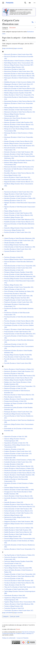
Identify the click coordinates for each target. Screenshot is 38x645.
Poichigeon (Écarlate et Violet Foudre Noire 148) (18, 295)
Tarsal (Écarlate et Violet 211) (12, 563)
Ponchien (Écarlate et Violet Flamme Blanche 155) (19, 321)
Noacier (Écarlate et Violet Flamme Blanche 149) (18, 215)
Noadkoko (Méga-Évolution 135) (13, 217)
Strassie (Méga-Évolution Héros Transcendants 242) (19, 538)
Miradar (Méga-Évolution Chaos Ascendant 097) (18, 143)
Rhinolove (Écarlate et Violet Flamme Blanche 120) (19, 394)
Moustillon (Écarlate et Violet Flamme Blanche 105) (19, 173)
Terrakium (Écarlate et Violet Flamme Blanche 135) (19, 583)
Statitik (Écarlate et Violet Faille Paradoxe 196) (17, 530)
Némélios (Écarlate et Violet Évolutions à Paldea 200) (19, 198)
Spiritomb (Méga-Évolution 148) (13, 515)
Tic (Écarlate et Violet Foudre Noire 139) (16, 589)
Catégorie (5, 616)
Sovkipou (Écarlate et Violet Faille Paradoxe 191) (18, 513)
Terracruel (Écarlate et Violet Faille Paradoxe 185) (18, 580)
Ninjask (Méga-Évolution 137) (12, 211)
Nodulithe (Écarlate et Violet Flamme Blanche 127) (19, 221)
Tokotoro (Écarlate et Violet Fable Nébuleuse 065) (18, 604)
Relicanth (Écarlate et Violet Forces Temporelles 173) (19, 386)
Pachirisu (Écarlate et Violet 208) (13, 257)
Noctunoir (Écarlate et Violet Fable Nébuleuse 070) (19, 219)
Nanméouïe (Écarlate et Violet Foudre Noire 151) (18, 192)
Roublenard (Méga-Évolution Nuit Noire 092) (17, 414)
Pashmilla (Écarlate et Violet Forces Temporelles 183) (20, 265)
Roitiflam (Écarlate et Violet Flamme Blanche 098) (18, 399)
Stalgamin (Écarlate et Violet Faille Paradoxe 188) (18, 521)
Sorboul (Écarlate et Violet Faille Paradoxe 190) (18, 508)
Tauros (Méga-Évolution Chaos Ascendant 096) (18, 568)
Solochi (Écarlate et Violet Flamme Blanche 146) (18, 496)
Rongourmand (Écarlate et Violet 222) (15, 401)
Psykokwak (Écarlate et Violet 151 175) (15, 344)
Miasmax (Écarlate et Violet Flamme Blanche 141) (18, 124)
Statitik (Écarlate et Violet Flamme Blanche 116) (18, 532)
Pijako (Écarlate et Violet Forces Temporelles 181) (18, 287)
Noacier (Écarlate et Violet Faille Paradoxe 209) (18, 213)
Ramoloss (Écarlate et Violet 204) (14, 373)
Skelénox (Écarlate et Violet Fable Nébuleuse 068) (19, 489)
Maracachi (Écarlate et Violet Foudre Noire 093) (18, 54)
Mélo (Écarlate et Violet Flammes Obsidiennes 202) (19, 90)
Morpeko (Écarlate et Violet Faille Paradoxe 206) (18, 154)
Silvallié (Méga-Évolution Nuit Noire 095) (16, 477)
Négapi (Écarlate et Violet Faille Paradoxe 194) (18, 194)
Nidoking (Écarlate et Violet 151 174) (15, 200)
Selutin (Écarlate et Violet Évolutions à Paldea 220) (19, 468)
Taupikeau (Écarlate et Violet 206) (14, 565)
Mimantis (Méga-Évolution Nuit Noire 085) (16, 126)
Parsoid (18, 629)
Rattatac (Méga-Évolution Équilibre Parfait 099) (18, 380)
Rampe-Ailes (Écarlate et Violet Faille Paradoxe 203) (19, 375)
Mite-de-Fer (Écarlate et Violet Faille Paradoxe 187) (19, 145)
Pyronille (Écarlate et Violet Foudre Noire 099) (17, 363)
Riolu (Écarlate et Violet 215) (12, 397)
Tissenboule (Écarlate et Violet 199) (14, 595)
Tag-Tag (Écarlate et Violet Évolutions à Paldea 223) (19, 555)
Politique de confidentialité (8, 638)
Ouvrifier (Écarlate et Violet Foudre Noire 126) (17, 249)
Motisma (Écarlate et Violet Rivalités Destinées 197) (19, 160)
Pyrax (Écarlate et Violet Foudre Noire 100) (16, 357)
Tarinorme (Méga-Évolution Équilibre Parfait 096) (18, 561)
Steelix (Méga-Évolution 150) (12, 536)
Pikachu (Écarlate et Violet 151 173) (14, 289)
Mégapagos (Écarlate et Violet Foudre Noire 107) (18, 84)
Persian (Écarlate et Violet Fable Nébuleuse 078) (18, 274)
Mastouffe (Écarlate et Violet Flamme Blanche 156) (19, 73)
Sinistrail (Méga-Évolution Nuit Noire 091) (16, 487)
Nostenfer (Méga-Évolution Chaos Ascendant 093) (19, 228)
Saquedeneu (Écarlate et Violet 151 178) (16, 443)
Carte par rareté (14, 616)
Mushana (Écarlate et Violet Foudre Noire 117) (17, 179)
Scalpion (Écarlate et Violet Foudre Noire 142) (17, 451)
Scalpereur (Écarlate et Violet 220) (14, 449)
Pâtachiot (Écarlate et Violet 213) (13, 270)
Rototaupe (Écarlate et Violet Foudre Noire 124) (18, 411)
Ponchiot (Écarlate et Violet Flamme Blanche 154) (18, 323)
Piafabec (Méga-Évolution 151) (13, 285)
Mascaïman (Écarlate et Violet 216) (14, 69)
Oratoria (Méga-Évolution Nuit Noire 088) (16, 245)
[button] (3, 3)
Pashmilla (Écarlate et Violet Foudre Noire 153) (18, 268)
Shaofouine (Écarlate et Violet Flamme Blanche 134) (19, 472)
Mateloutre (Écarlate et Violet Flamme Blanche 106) (19, 75)
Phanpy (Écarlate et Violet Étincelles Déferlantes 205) (19, 276)
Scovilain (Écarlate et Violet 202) (13, 464)
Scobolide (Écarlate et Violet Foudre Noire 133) (18, 462)
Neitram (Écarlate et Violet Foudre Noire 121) (17, 196)
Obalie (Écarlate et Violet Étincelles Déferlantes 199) (19, 238)
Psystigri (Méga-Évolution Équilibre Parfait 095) (18, 354)
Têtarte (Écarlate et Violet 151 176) (14, 585)
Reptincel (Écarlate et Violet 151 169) (15, 388)
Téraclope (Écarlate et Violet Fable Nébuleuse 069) (19, 576)
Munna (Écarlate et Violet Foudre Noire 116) (17, 177)
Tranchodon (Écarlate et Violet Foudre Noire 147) (18, 610)
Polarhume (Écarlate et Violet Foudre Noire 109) (18, 302)
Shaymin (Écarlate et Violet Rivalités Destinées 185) (19, 475)
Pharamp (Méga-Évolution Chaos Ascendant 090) (18, 278)
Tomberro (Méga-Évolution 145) (13, 606)
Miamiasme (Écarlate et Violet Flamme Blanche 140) (19, 112)
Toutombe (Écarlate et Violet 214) (14, 608)
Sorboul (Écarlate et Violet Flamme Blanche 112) (18, 511)
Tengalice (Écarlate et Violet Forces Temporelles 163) (19, 574)
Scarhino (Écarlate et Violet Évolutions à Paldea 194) (19, 460)
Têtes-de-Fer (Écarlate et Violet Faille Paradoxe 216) (19, 587)
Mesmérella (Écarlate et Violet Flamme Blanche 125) (19, 101)
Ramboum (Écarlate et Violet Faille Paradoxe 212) (19, 371)
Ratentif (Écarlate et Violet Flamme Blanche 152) (18, 378)
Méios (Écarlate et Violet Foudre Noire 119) (17, 86)
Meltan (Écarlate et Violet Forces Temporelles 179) (19, 95)
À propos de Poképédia (22, 638)
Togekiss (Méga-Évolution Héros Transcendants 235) (19, 602)
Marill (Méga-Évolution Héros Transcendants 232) (18, 63)
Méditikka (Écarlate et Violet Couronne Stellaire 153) (19, 82)
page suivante (18, 48)
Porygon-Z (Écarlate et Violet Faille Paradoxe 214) (19, 329)
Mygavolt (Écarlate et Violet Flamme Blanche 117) (18, 181)
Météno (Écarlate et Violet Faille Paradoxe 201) (18, 109)
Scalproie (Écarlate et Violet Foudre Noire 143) (18, 453)
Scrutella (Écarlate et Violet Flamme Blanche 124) (18, 466)
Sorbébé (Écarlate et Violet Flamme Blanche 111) (18, 504)
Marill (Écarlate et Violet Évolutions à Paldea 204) (18, 60)
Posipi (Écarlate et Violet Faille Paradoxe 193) (17, 331)
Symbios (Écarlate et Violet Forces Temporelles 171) (19, 549)
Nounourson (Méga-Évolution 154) (14, 230)
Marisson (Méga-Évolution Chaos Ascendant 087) (18, 65)
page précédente (8, 48)
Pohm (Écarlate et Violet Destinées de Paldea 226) (19, 291)
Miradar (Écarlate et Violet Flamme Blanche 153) (18, 141)
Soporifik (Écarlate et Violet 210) (13, 502)
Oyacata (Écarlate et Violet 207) (13, 251)
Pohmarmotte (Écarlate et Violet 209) (15, 293)
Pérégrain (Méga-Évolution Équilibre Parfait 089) (18, 272)
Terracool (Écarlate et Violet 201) (13, 578)
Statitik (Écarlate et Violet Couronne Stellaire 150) (18, 527)
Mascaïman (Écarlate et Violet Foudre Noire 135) (18, 71)
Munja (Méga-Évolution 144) (12, 175)
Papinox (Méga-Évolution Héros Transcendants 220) (19, 259)
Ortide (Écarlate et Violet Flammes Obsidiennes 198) (19, 247)
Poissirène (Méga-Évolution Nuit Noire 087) (17, 298)
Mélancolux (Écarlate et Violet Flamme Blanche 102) (19, 88)
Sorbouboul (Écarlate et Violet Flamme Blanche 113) (19, 506)
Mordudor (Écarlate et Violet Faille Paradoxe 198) (18, 152)
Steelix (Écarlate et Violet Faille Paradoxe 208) (17, 534)
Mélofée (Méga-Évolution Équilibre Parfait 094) (18, 93)
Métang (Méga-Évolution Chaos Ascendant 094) (18, 107)
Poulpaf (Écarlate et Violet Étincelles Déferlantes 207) (19, 333)
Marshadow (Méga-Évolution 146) (14, 67)
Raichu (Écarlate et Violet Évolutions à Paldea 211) (19, 369)
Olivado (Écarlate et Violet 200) (13, 242)
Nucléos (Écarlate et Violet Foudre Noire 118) (17, 232)
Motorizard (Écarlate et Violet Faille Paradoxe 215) (19, 166)
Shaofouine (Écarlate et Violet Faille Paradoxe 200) (19, 470)
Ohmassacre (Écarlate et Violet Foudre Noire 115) (18, 240)
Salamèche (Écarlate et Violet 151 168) (15, 436)
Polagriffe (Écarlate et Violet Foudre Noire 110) (18, 300)
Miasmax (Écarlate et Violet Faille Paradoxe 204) (18, 122)
